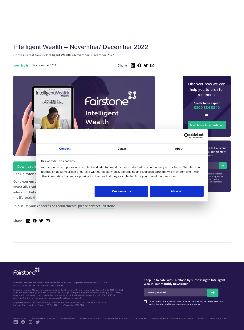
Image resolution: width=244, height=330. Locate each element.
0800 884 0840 (207, 107)
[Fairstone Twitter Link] (38, 322)
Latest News (34, 55)
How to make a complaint (43, 318)
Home (17, 55)
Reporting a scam (218, 318)
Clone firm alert (139, 318)
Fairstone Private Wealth (115, 318)
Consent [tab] (65, 148)
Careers (201, 318)
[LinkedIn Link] (15, 322)
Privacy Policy (19, 318)
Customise (119, 191)
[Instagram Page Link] (30, 322)
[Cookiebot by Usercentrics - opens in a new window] (187, 136)
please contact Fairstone (96, 206)
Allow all (176, 191)
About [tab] (179, 148)
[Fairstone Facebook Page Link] (23, 322)
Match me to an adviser (207, 125)
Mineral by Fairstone (89, 318)
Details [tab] (122, 148)
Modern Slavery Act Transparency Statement (172, 318)
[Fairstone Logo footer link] (25, 271)
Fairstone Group (67, 318)
